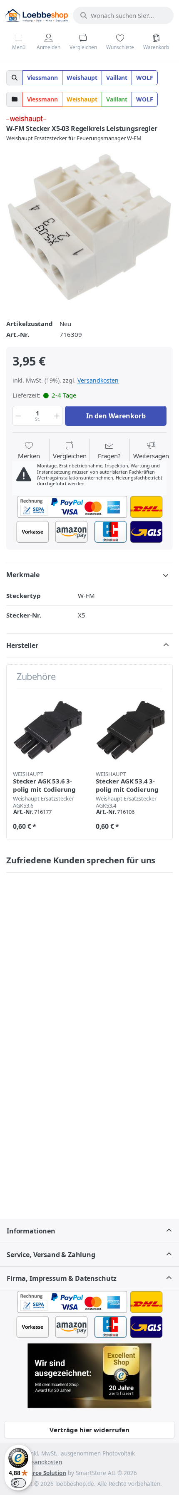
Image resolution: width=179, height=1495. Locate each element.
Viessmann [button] (42, 78)
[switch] (18, 1483)
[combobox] (123, 15)
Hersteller (22, 645)
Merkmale (23, 574)
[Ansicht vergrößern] (89, 227)
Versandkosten (98, 380)
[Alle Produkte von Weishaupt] (26, 118)
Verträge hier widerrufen (89, 1430)
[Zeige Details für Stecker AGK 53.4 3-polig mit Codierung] (131, 730)
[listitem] (89, 227)
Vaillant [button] (117, 78)
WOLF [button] (144, 78)
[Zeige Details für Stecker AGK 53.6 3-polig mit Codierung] (48, 730)
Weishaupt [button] (82, 78)
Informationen (31, 1231)
